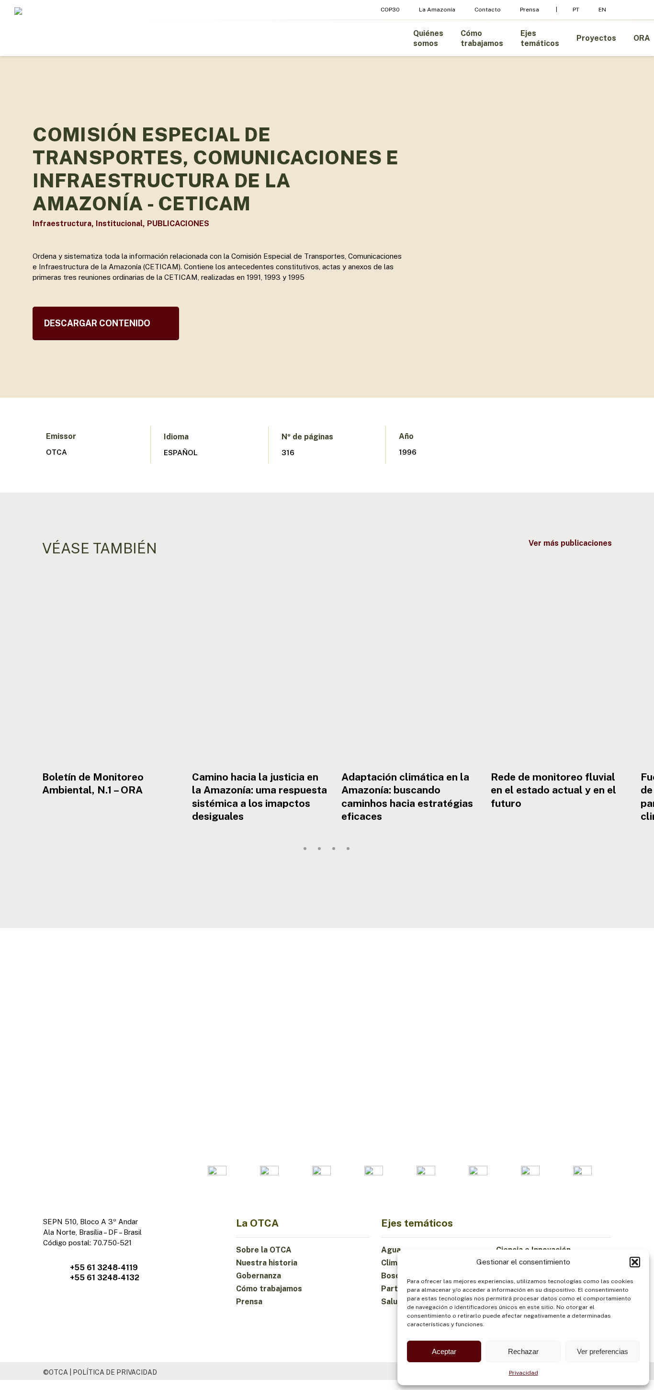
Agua (391, 1249)
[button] (635, 1262)
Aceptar (444, 1351)
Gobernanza (258, 1275)
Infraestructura (62, 223)
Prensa (249, 1301)
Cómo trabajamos (269, 1288)
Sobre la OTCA (264, 1249)
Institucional (119, 223)
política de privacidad (115, 1372)
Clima (391, 1262)
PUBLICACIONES (178, 223)
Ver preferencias (602, 1351)
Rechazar (523, 1351)
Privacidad (523, 1372)
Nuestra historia (266, 1262)
